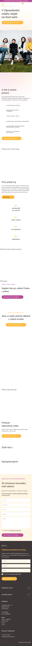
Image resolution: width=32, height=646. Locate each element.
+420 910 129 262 (6, 634)
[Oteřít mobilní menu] (29, 4)
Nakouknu (6, 197)
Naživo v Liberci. (23, 1)
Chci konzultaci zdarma (11, 297)
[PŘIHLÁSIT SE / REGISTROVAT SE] (26, 4)
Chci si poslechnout (9, 436)
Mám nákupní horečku (14, 324)
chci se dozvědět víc (10, 138)
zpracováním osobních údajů (15, 530)
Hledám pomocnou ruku (11, 22)
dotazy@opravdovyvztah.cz (8, 636)
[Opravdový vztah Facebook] (6, 642)
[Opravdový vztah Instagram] (3, 642)
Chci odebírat (7, 578)
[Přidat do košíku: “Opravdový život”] (28, 376)
